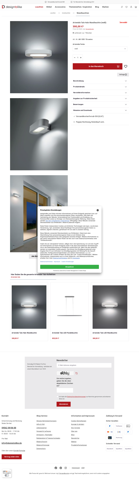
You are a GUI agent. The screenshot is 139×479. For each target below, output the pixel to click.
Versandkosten (90, 29)
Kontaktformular (19, 451)
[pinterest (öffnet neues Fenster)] (61, 468)
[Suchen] (122, 7)
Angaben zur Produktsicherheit (85, 98)
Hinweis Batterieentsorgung (46, 421)
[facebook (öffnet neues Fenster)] (56, 468)
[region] (39, 140)
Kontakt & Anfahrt (77, 424)
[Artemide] (123, 22)
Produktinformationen (79, 445)
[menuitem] (52, 421)
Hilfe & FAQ (40, 424)
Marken (73, 442)
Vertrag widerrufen (11, 457)
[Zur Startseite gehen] (12, 7)
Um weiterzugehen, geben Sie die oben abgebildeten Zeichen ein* (65, 382)
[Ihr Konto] (131, 7)
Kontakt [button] (5, 416)
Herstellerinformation (81, 93)
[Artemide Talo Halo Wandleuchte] (29, 307)
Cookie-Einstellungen (78, 421)
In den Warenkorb (96, 66)
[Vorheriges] (13, 245)
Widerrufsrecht (41, 442)
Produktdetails (79, 87)
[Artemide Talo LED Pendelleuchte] (69, 307)
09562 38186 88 (9, 428)
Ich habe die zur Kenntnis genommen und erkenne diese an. (85, 398)
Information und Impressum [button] (83, 416)
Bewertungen (78, 104)
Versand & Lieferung (43, 431)
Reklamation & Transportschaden (48, 438)
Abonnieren (63, 404)
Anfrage (122, 74)
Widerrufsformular (42, 445)
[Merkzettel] (126, 7)
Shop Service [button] (41, 416)
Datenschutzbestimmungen (76, 396)
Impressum (76, 468)
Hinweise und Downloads (82, 110)
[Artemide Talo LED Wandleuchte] (110, 307)
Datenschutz (41, 449)
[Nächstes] (13, 249)
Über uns (74, 431)
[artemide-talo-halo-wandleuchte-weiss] (39, 57)
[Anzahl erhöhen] (81, 57)
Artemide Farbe (79, 44)
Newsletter (75, 438)
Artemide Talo (15, 277)
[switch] (7, 475)
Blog (72, 435)
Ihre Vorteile (75, 428)
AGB (82, 468)
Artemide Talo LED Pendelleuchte (65, 333)
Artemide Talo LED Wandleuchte (105, 333)
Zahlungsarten (41, 428)
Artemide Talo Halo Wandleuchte (24, 333)
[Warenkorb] (136, 7)
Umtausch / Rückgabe (44, 435)
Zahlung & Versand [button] (114, 416)
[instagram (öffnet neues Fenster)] (65, 468)
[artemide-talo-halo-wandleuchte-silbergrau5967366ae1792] (39, 134)
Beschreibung (78, 81)
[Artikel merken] (124, 66)
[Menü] (10, 470)
